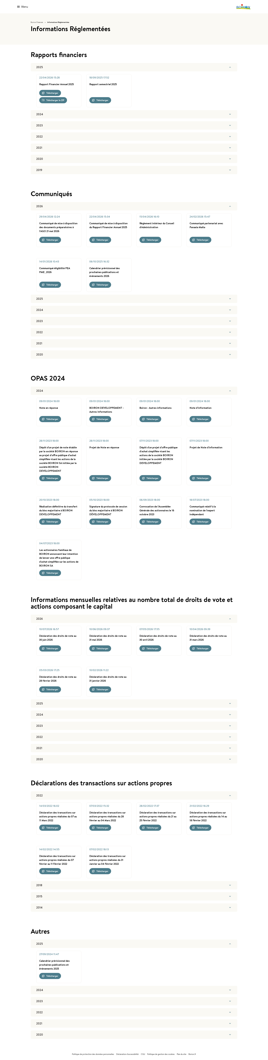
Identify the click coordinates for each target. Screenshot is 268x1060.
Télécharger (52, 92)
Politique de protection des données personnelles (93, 1054)
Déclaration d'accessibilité (127, 1054)
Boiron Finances (37, 22)
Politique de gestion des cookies (161, 1054)
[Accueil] (243, 6)
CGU (143, 1054)
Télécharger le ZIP (55, 100)
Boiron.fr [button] (192, 1054)
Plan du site (181, 1054)
